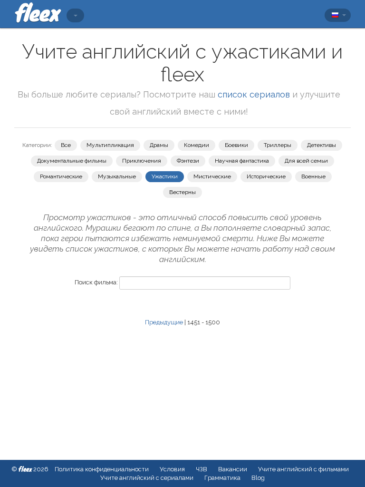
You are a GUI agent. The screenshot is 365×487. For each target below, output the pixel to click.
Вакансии (232, 469)
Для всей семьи (306, 160)
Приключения (141, 160)
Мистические (212, 176)
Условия (172, 469)
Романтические (61, 176)
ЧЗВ (201, 469)
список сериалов (254, 94)
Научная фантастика (242, 160)
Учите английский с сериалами (146, 477)
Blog (258, 477)
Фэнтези (188, 160)
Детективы (321, 145)
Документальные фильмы (71, 160)
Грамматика (222, 477)
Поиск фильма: (96, 282)
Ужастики (165, 176)
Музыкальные (117, 176)
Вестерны (182, 192)
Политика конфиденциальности (102, 469)
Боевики (236, 145)
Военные (313, 176)
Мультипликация (110, 145)
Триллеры (277, 145)
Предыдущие (164, 322)
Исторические (266, 176)
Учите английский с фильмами (303, 469)
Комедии (196, 145)
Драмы (159, 145)
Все (66, 145)
